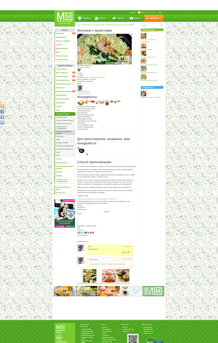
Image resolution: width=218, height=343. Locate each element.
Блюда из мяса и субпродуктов (61, 127)
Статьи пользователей (109, 339)
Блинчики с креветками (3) (149, 80)
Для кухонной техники (64, 91)
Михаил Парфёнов (83, 91)
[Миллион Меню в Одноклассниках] (2, 106)
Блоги (65, 30)
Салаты (59, 159)
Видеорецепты (61, 95)
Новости (104, 327)
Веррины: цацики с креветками (151, 97)
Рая (89, 246)
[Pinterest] (93, 232)
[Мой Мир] (86, 232)
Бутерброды (60, 102)
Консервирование (62, 99)
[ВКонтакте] (79, 232)
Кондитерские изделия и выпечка (65, 167)
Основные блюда (98, 25)
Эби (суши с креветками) (149, 72)
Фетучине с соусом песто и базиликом (89, 283)
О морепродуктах (62, 76)
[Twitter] (81, 232)
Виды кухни (60, 88)
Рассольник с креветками (149, 65)
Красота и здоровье (63, 41)
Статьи (104, 333)
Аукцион (133, 12)
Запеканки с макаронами (64, 149)
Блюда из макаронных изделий (117, 25)
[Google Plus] (91, 232)
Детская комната (62, 48)
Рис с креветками (108, 283)
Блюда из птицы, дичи (63, 123)
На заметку (105, 335)
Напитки (59, 172)
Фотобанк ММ (148, 329)
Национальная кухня (63, 84)
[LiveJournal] (88, 232)
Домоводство (61, 37)
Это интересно (106, 329)
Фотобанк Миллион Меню (63, 188)
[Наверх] (2, 132)
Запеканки (59, 136)
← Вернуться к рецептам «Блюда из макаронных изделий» (96, 199)
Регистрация (151, 12)
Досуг (58, 52)
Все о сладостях (62, 73)
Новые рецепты (62, 69)
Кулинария (60, 33)
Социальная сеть (128, 329)
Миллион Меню (107, 331)
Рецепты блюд (86, 25)
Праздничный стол (87, 333)
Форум (125, 327)
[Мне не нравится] (128, 252)
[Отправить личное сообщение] (78, 252)
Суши (58, 152)
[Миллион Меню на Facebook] (2, 111)
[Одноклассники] (83, 232)
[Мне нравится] (123, 252)
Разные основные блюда (64, 120)
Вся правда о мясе (62, 80)
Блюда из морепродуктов (65, 146)
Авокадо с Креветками (122, 283)
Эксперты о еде (107, 341)
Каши (58, 139)
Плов (58, 155)
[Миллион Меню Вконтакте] (2, 117)
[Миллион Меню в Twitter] (2, 122)
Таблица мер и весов (83, 94)
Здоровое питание (108, 337)
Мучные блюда (61, 163)
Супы (58, 110)
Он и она (59, 44)
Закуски (59, 106)
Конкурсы (126, 331)
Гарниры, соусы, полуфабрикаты (62, 180)
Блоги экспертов (62, 56)
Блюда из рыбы (61, 117)
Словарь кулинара (87, 331)
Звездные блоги (62, 59)
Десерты (59, 176)
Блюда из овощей (62, 143)
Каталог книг (60, 193)
